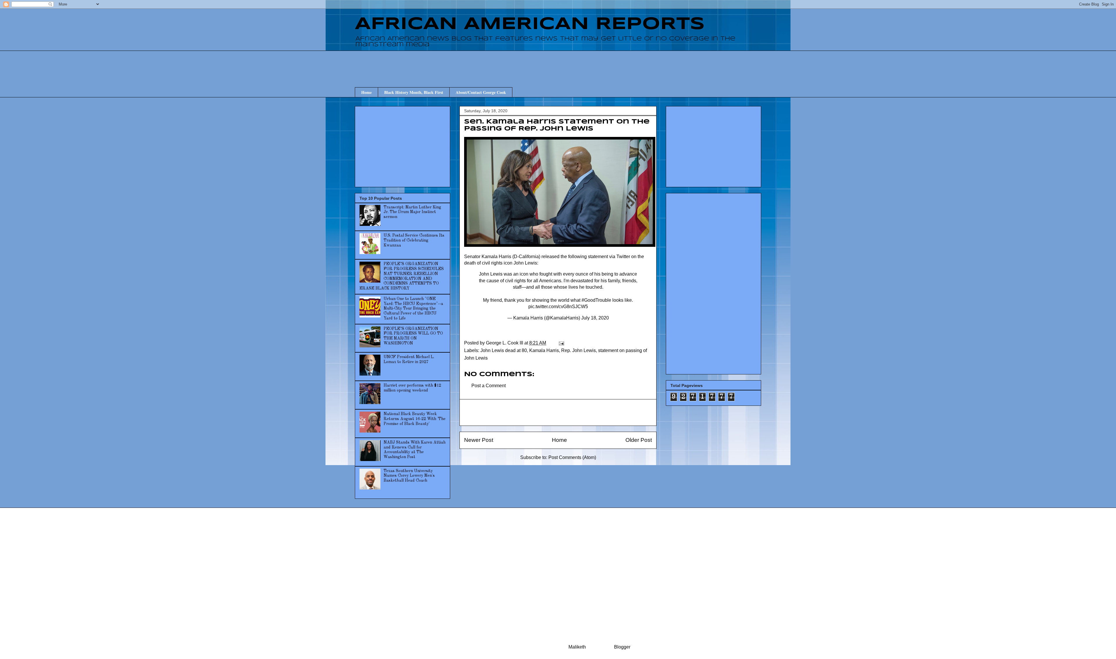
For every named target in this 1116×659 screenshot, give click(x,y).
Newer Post (478, 440)
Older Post (638, 440)
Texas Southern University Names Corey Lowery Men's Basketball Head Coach (409, 476)
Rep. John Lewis (578, 350)
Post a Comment (488, 385)
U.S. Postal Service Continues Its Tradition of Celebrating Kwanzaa (414, 240)
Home (366, 92)
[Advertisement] (558, 64)
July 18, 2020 (595, 317)
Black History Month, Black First (413, 92)
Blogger (622, 646)
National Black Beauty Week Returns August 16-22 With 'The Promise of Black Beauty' (415, 419)
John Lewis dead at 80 (503, 350)
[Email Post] (561, 342)
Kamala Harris (544, 350)
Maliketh (577, 646)
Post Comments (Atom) (572, 457)
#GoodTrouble (596, 300)
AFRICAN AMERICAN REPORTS (530, 24)
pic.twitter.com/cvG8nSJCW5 (558, 306)
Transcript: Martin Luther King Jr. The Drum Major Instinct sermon (412, 212)
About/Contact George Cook (481, 92)
